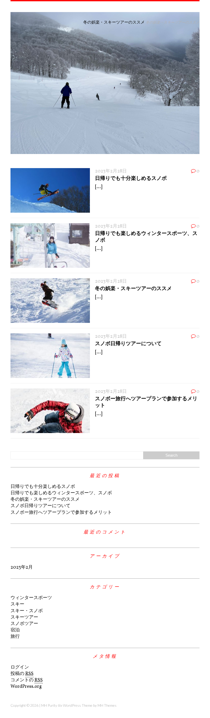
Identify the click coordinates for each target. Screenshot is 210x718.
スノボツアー (24, 624)
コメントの (26, 680)
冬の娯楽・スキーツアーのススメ (133, 288)
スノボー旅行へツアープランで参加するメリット (61, 512)
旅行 (15, 636)
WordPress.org (26, 686)
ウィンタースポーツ (31, 598)
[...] (98, 187)
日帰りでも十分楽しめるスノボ (131, 178)
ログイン (19, 667)
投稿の (22, 674)
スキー (17, 604)
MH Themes (107, 705)
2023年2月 (21, 567)
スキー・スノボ (26, 611)
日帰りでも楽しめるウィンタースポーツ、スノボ (61, 493)
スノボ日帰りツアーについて (128, 343)
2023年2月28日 (111, 171)
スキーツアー (24, 617)
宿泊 (15, 630)
